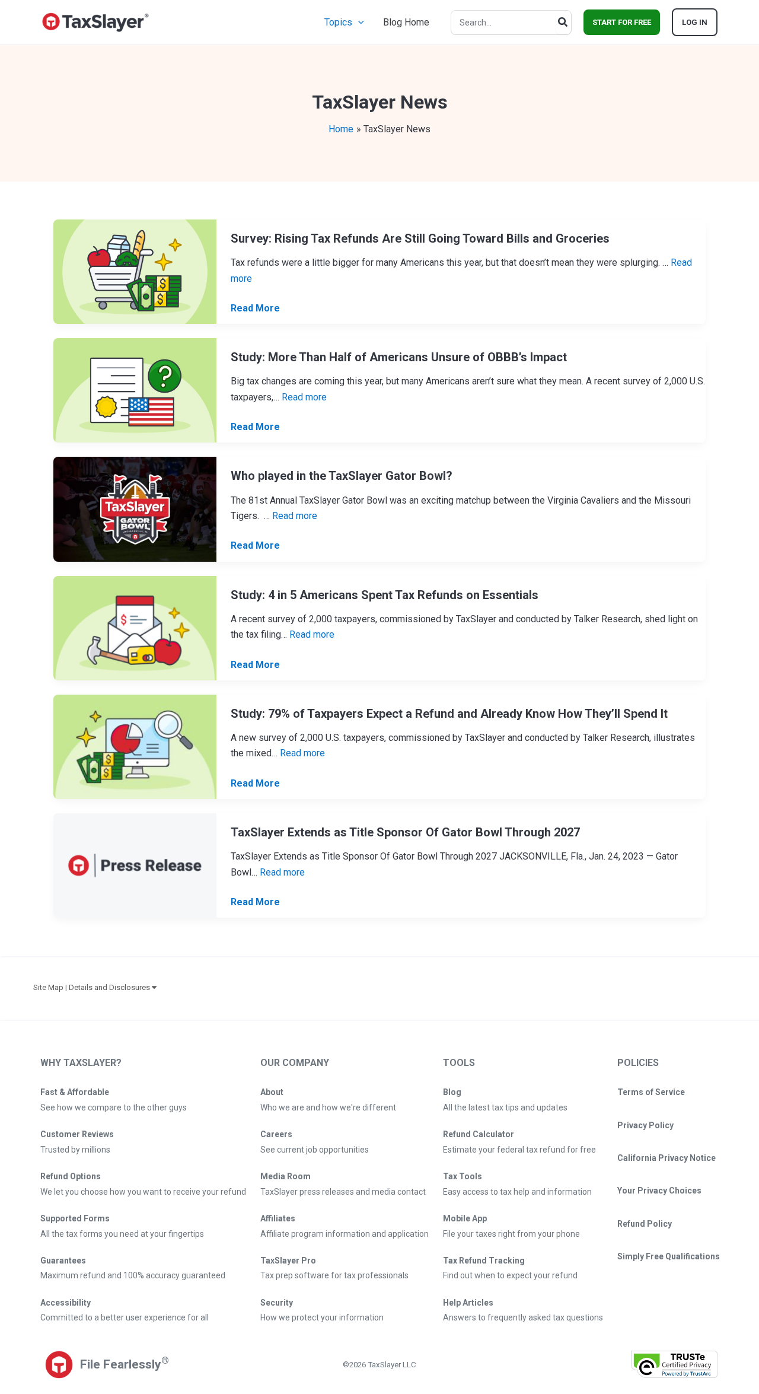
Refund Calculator (478, 1134)
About (271, 1092)
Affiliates (277, 1218)
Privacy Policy (645, 1125)
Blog (452, 1092)
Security (276, 1302)
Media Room (285, 1176)
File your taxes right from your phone (511, 1234)
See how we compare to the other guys (113, 1107)
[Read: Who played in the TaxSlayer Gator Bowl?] (134, 508)
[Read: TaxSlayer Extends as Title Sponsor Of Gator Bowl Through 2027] (134, 864)
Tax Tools (462, 1176)
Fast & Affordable (74, 1092)
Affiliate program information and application (344, 1234)
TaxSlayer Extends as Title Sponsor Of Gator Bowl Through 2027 (405, 832)
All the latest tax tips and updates (505, 1107)
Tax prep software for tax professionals (334, 1275)
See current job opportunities (314, 1149)
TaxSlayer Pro (288, 1260)
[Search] (563, 22)
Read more (304, 397)
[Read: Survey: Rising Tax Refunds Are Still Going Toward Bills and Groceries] (134, 270)
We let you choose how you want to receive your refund (143, 1191)
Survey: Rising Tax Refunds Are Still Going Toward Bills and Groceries (420, 238)
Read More (255, 309)
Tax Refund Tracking (484, 1260)
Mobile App (465, 1218)
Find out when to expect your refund (510, 1275)
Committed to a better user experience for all (124, 1317)
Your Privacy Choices (659, 1190)
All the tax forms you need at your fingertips (122, 1234)
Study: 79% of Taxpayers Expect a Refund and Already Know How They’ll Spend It (449, 713)
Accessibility (65, 1302)
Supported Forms (75, 1218)
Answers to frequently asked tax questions (523, 1317)
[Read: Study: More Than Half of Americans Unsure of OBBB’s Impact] (134, 390)
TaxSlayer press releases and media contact (343, 1191)
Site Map (48, 987)
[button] (358, 22)
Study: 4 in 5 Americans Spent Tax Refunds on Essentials (384, 595)
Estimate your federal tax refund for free (519, 1149)
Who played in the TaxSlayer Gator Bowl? (341, 476)
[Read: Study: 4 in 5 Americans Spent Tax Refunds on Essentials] (134, 627)
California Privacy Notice (666, 1158)
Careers (276, 1134)
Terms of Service (651, 1092)
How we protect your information (322, 1317)
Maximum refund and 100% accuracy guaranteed (132, 1275)
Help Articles (468, 1302)
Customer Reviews (77, 1134)
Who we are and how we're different (328, 1107)
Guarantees (63, 1260)
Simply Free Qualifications (668, 1256)
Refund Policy (644, 1223)
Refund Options (70, 1176)
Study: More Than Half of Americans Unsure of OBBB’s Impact (399, 357)
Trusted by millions (75, 1149)
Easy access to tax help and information (517, 1191)
